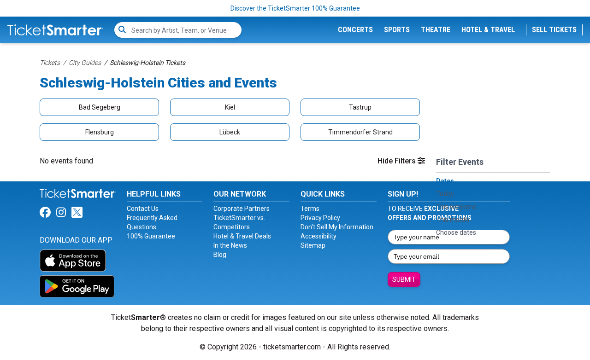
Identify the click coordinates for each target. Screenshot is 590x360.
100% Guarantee (151, 236)
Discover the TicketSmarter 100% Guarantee (295, 8)
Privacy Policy (320, 217)
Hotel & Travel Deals (242, 236)
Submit (404, 279)
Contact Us (143, 208)
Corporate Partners (241, 208)
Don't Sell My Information (337, 227)
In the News (230, 245)
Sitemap (313, 245)
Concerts (355, 29)
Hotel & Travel (488, 29)
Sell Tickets (554, 29)
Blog (219, 254)
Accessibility (318, 236)
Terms (310, 208)
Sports (397, 29)
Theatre (435, 29)
